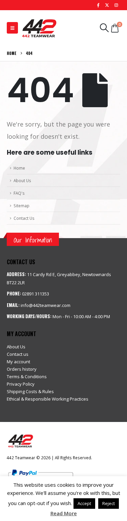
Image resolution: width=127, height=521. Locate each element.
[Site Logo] (39, 28)
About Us (22, 180)
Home (19, 168)
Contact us (17, 354)
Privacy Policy (21, 384)
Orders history (22, 369)
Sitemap (21, 205)
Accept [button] (84, 503)
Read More (63, 513)
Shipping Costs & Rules (30, 391)
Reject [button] (108, 503)
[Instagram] (116, 5)
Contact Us (24, 218)
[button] (12, 28)
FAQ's (19, 193)
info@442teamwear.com (45, 305)
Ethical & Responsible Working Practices (47, 399)
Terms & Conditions (27, 376)
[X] (107, 5)
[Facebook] (98, 5)
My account (18, 362)
